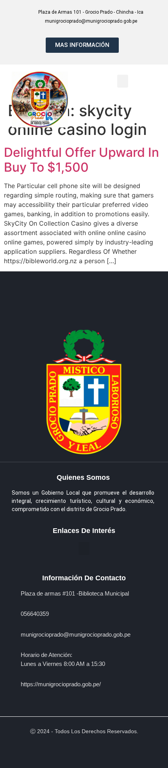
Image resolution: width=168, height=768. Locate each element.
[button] (122, 81)
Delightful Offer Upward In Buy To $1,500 (81, 160)
